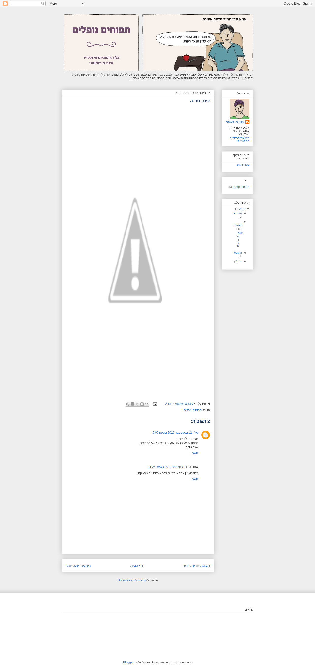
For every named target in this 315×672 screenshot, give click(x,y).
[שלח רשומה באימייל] (155, 404)
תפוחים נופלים (193, 410)
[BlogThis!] (142, 404)
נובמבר (237, 213)
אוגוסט (238, 252)
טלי (195, 432)
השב (195, 453)
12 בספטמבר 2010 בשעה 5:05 (172, 432)
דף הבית (136, 565)
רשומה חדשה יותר (196, 565)
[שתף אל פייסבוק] (132, 404)
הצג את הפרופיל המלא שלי (239, 139)
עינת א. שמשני (235, 121)
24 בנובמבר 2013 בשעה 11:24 (167, 467)
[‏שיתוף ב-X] (137, 404)
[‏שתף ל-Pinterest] (128, 404)
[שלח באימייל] (146, 404)
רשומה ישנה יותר (78, 565)
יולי (239, 261)
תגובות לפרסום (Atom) (132, 580)
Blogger (128, 662)
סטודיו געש (243, 164)
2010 (241, 208)
